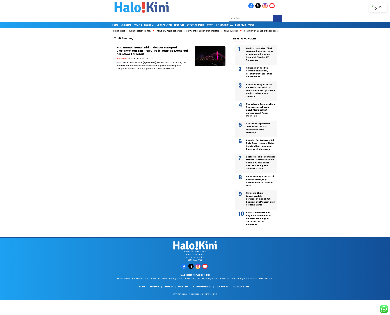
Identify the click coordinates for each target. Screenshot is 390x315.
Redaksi (168, 286)
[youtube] (272, 8)
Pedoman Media (202, 286)
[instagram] (265, 8)
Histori (154, 286)
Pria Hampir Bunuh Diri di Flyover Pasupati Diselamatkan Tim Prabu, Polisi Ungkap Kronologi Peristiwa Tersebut (152, 51)
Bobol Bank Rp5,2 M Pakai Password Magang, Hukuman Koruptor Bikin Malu (260, 181)
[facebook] (251, 8)
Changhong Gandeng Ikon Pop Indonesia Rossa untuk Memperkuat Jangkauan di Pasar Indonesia (260, 110)
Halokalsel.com (228, 278)
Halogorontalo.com (247, 278)
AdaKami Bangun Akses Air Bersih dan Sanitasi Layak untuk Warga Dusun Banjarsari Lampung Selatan (260, 90)
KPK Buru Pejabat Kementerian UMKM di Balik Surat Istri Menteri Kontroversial (185, 31)
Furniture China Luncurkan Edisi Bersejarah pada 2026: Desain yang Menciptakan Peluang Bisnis (260, 198)
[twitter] (258, 8)
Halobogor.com (210, 278)
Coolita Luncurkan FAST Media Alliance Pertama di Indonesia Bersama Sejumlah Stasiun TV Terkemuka (259, 54)
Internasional (224, 24)
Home (115, 24)
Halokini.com (123, 278)
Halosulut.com (266, 278)
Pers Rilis (240, 24)
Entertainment (195, 24)
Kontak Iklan (241, 286)
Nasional (126, 24)
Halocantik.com (159, 278)
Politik (138, 24)
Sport (210, 24)
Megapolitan (164, 24)
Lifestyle (179, 24)
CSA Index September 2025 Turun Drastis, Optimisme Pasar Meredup (258, 128)
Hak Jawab (222, 286)
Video (251, 24)
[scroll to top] (375, 310)
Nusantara (122, 58)
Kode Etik (183, 286)
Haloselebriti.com (140, 278)
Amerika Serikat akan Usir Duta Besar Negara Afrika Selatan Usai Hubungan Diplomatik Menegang (260, 145)
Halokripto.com (192, 278)
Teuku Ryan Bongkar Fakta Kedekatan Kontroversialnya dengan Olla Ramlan (272, 31)
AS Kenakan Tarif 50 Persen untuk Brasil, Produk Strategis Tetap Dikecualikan (259, 72)
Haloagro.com (176, 278)
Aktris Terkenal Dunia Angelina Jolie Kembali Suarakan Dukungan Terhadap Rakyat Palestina (258, 218)
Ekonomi (149, 24)
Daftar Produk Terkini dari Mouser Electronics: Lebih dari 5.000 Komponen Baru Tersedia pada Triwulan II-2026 (260, 162)
